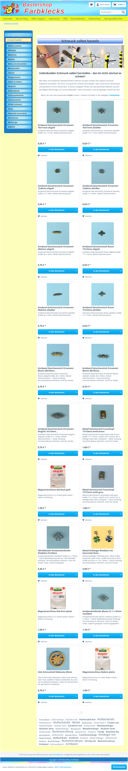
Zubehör (11, 127)
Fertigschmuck (14, 77)
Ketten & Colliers (15, 82)
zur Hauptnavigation (18, 35)
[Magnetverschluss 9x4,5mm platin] (58, 598)
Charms (11, 73)
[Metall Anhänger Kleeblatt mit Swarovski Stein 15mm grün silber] (102, 537)
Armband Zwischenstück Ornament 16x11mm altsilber (100, 126)
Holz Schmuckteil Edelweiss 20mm (55, 672)
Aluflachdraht (105, 719)
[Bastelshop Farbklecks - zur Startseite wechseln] (11, 8)
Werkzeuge (12, 122)
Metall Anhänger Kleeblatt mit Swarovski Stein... (97, 551)
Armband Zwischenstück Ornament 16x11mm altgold (56, 126)
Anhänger (12, 50)
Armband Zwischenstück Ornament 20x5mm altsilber (56, 308)
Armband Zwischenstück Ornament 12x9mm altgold (56, 187)
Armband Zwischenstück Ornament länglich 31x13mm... (56, 430)
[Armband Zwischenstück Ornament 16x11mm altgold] (58, 112)
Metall (76, 722)
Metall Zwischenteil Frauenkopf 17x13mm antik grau (98, 490)
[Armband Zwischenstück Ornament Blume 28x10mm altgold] (58, 355)
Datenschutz (95, 18)
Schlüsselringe (57, 719)
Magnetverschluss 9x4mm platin (98, 672)
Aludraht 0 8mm (71, 735)
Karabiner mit (75, 725)
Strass (10, 109)
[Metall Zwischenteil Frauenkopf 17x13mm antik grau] (102, 476)
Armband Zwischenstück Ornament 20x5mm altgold (56, 247)
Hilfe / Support (38, 18)
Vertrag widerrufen (113, 18)
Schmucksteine (14, 100)
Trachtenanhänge (88, 735)
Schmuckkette (44, 720)
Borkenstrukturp (63, 731)
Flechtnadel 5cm (87, 719)
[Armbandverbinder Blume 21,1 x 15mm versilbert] (102, 598)
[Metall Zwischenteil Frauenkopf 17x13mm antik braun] (102, 416)
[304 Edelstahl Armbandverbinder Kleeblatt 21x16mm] (58, 537)
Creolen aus (113, 722)
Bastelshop (37, 4)
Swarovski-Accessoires (17, 113)
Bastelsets (12, 55)
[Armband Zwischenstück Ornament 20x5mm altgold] (58, 233)
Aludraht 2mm (71, 719)
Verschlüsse (13, 118)
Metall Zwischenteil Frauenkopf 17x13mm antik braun (98, 430)
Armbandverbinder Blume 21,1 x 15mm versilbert (101, 612)
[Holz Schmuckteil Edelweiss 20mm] (58, 659)
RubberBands (14, 91)
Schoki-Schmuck (15, 104)
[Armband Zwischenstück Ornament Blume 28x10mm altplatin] (102, 355)
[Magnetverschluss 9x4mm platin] (102, 659)
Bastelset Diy (80, 732)
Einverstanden (119, 767)
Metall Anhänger (45, 738)
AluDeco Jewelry (14, 46)
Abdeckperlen (76, 729)
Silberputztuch (45, 723)
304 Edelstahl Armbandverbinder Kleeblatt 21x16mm (54, 551)
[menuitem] (113, 12)
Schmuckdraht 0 (57, 744)
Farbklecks (44, 11)
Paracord (12, 86)
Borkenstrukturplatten (17, 64)
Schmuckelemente (16, 95)
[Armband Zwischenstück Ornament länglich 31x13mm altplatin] (58, 416)
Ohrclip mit (90, 741)
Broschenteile (14, 68)
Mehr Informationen (63, 767)
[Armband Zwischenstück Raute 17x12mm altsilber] (102, 294)
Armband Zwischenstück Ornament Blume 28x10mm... (56, 369)
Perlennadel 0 (100, 723)
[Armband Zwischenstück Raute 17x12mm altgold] (102, 233)
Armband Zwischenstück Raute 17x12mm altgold (98, 247)
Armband (92, 732)
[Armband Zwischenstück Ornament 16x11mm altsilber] (102, 112)
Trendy (101, 731)
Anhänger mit (107, 734)
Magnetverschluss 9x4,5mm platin (55, 611)
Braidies (11, 59)
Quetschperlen (45, 735)
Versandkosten (78, 18)
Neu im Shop (22, 18)
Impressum (54, 18)
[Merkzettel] (91, 4)
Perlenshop (114, 95)
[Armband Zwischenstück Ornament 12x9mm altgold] (58, 172)
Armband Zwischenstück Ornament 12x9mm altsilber (100, 187)
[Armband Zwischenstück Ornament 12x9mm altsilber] (102, 172)
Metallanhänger (46, 726)
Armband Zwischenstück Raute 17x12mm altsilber (98, 308)
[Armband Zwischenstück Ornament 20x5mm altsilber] (58, 294)
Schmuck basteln (14, 40)
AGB (65, 18)
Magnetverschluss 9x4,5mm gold (54, 489)
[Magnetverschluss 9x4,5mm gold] (58, 476)
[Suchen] (123, 12)
